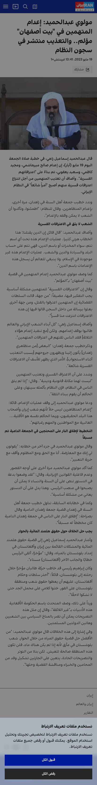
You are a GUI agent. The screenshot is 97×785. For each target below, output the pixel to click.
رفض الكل (48, 773)
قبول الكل (48, 759)
